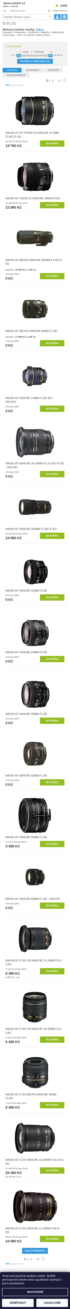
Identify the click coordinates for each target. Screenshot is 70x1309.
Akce (26, 52)
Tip (51, 52)
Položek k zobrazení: (35, 61)
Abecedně (12, 70)
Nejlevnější (32, 70)
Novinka (39, 52)
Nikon (40, 29)
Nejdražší (53, 70)
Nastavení (35, 1292)
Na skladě (15, 46)
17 (59, 80)
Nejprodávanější (16, 75)
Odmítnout (18, 1302)
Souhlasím (52, 1302)
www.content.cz (14, 4)
